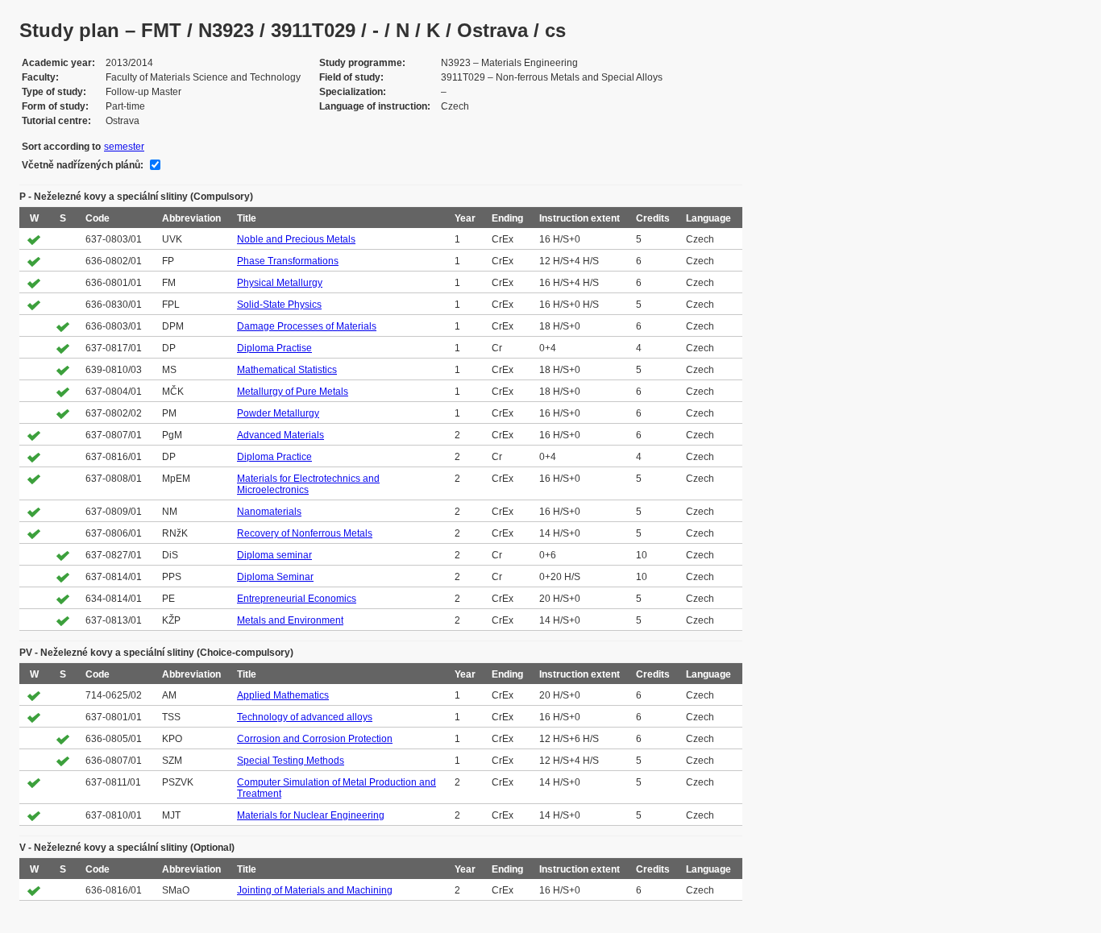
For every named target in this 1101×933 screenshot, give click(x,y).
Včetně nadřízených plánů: (82, 165)
